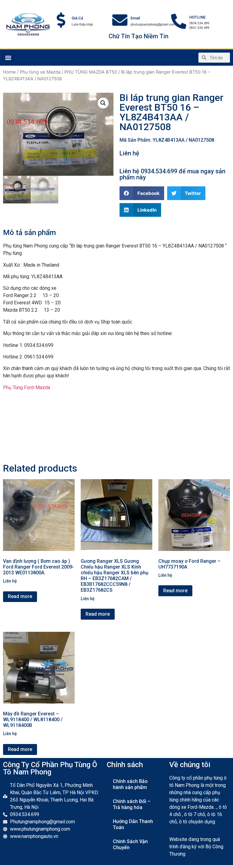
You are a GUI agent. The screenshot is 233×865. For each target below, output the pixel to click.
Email (135, 18)
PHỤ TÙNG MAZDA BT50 (90, 72)
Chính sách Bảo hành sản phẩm (130, 784)
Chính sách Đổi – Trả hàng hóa (131, 804)
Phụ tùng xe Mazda (40, 72)
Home (9, 72)
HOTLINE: (197, 17)
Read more (20, 596)
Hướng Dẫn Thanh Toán (133, 824)
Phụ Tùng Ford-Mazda (26, 387)
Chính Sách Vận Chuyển (130, 844)
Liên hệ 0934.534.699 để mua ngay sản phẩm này (172, 174)
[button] (8, 58)
